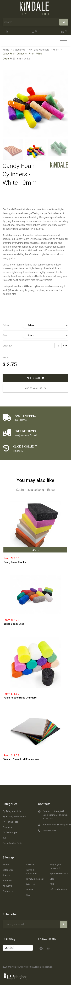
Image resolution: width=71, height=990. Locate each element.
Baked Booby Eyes (13, 623)
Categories (19, 49)
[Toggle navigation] (63, 41)
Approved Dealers (59, 873)
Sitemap (8, 857)
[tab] (35, 325)
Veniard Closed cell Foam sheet (21, 759)
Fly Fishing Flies (10, 822)
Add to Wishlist (33, 388)
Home (6, 49)
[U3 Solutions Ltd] (15, 975)
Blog (52, 879)
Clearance (7, 827)
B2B (5, 837)
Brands (6, 875)
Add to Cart (34, 378)
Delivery (30, 864)
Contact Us (8, 891)
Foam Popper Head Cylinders (20, 697)
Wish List (30, 884)
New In (35, 550)
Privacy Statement (34, 879)
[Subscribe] (63, 924)
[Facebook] (41, 948)
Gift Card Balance (58, 889)
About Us (7, 886)
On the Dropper (10, 832)
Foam (56, 49)
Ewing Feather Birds (12, 843)
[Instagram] (48, 948)
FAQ (28, 894)
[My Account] (7, 31)
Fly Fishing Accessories (14, 816)
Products (7, 880)
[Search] (63, 22)
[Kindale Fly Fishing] (59, 164)
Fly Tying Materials (39, 49)
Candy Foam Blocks (14, 562)
